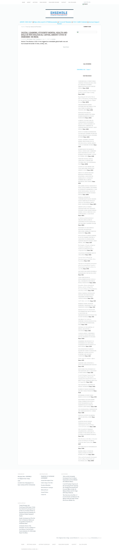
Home (23, 2)
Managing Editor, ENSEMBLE (24, 476)
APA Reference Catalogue (47, 487)
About (28, 2)
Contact (63, 2)
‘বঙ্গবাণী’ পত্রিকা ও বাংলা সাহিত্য (84, 301)
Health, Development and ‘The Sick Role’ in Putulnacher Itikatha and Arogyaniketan (27, 519)
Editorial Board (44, 490)
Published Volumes (54, 2)
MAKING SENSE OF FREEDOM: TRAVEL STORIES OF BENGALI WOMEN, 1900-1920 (85, 452)
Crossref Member (65, 22)
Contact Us (43, 494)
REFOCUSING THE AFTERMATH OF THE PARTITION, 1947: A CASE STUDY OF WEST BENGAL (87, 370)
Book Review (43, 2)
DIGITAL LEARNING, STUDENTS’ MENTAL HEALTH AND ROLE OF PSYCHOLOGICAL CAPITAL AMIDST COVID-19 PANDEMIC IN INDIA (44, 34)
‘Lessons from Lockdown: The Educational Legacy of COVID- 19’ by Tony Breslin (86, 259)
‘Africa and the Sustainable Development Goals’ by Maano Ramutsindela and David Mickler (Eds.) (87, 458)
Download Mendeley (45, 485)
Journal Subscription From (47, 480)
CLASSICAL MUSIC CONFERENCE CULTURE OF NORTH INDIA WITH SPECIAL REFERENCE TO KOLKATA (86, 335)
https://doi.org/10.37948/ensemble (45, 22)
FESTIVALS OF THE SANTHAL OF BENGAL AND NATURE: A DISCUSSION (86, 328)
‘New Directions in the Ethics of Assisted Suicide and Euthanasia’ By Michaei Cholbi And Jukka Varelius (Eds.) (87, 440)
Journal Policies (44, 492)
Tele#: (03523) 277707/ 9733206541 (26, 485)
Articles (35, 2)
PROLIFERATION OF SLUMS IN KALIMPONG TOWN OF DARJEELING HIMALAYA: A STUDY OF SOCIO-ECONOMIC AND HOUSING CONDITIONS (87, 352)
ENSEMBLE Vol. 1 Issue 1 (84, 69)
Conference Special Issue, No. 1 (29, 549)
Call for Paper (72, 2)
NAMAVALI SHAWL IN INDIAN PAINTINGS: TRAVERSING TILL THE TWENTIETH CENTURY (87, 305)
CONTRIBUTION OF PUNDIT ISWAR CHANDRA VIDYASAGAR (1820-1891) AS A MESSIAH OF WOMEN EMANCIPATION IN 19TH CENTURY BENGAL (87, 84)
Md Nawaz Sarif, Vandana (34, 39)
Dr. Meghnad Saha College (24, 478)
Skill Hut (99, 537)
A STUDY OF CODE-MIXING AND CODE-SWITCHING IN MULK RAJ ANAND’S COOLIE (86, 168)
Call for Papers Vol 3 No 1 (47, 482)
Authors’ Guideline (44, 544)
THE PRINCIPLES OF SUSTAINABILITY (87, 446)
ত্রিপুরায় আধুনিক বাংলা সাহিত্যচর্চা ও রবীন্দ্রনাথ (86, 358)
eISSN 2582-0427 (26, 22)
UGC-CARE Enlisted (80, 22)
